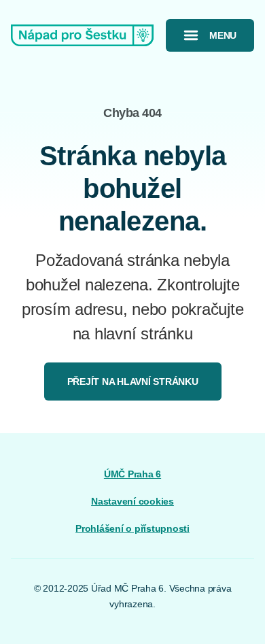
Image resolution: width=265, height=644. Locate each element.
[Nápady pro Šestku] (82, 35)
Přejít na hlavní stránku (132, 381)
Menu (222, 35)
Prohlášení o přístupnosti (132, 528)
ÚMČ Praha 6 (132, 474)
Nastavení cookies (132, 501)
